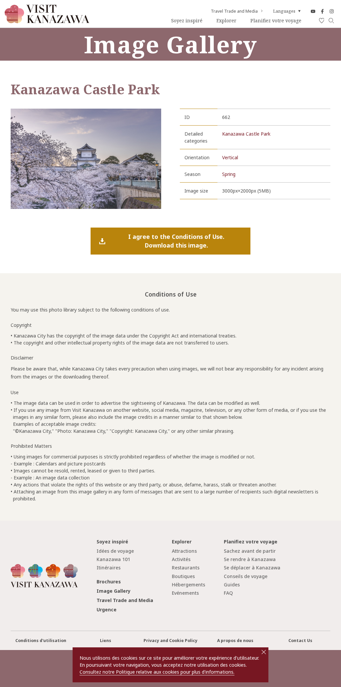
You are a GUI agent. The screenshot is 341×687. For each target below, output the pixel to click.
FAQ (228, 593)
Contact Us (300, 640)
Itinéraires (109, 567)
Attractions (184, 551)
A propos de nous (235, 640)
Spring (228, 174)
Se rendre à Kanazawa (250, 559)
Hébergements (188, 584)
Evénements (185, 593)
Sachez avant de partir (250, 551)
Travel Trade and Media (234, 11)
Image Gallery (114, 591)
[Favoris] (321, 21)
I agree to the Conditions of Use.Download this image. (176, 241)
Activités (181, 559)
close (264, 652)
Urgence (107, 609)
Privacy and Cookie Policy (170, 640)
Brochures (109, 581)
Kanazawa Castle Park (246, 134)
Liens (105, 640)
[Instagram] (331, 11)
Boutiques (183, 576)
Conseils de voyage (245, 576)
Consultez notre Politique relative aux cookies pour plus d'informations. (157, 672)
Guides (232, 584)
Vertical (230, 157)
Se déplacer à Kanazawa (252, 567)
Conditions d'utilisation (40, 640)
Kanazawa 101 (113, 559)
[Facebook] (322, 11)
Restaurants (185, 567)
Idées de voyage (115, 551)
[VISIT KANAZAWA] (47, 21)
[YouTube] (313, 11)
